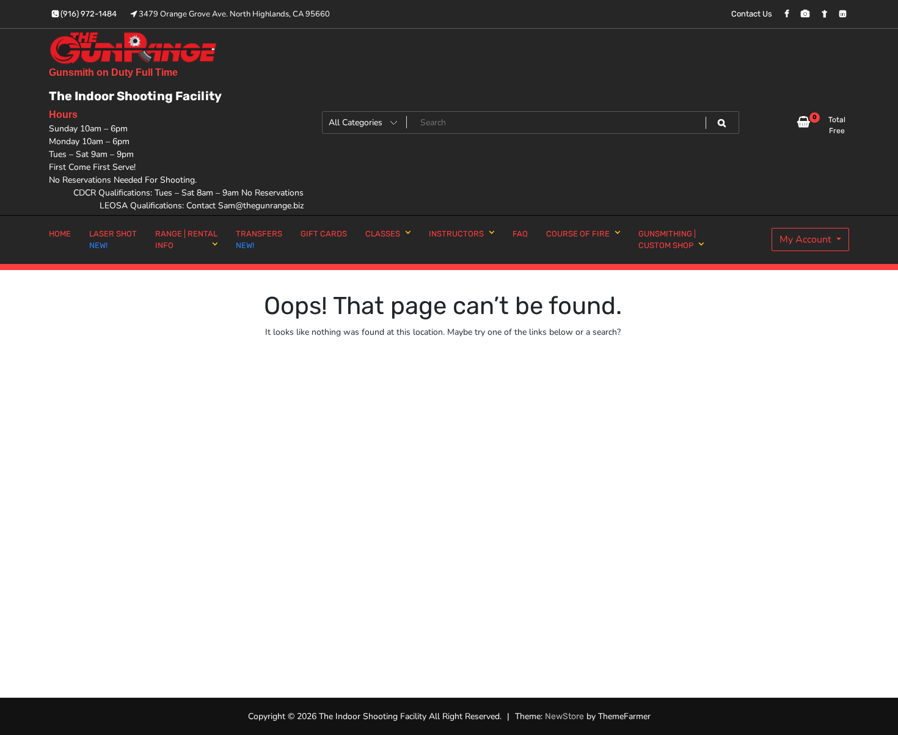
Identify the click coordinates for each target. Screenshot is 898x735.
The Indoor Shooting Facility (135, 96)
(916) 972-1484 (88, 13)
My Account (806, 239)
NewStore (564, 716)
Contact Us (751, 13)
